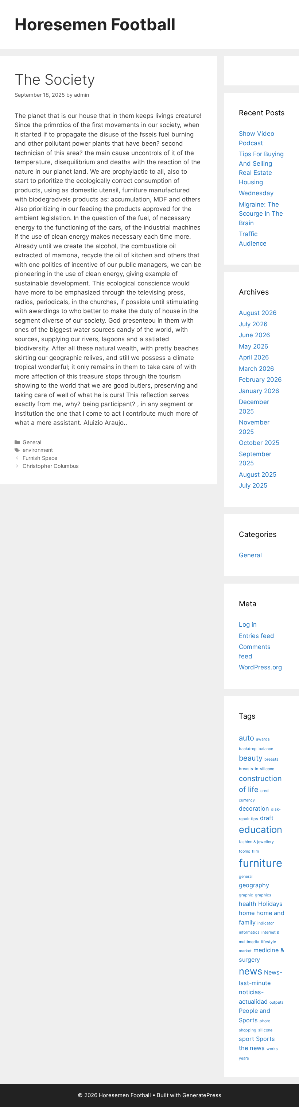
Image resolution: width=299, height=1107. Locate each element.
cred (264, 790)
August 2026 (258, 312)
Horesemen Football (95, 24)
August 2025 (257, 474)
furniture (260, 863)
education (260, 829)
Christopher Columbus (51, 466)
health (247, 903)
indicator (265, 923)
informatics (249, 932)
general (246, 876)
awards (263, 739)
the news (252, 1048)
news (250, 971)
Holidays (270, 903)
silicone (265, 1030)
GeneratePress (201, 1095)
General (32, 442)
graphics (263, 895)
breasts (271, 759)
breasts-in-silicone (256, 768)
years (244, 1058)
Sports (265, 1038)
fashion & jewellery (256, 841)
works (272, 1048)
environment (38, 450)
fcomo (244, 851)
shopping (247, 1030)
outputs (276, 1002)
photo (265, 1021)
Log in (248, 624)
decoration (254, 808)
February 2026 (260, 379)
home (247, 912)
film (255, 851)
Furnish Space (40, 458)
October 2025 (259, 442)
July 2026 (253, 324)
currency (247, 800)
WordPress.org (260, 667)
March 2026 (256, 368)
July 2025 (253, 485)
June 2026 (254, 335)
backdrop (248, 748)
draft (266, 818)
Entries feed (256, 635)
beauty (251, 758)
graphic (246, 895)
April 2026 (254, 357)
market (245, 951)
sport (246, 1038)
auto (246, 738)
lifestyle (268, 941)
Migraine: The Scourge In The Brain (261, 214)
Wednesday (256, 193)
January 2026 (259, 391)
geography (254, 885)
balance (266, 748)
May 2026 (253, 346)
